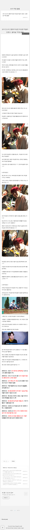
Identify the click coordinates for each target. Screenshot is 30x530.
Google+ (22, 528)
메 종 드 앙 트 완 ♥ (7, 492)
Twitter (12, 528)
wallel (21, 526)
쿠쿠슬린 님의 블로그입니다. (8, 494)
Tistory (13, 526)
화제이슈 (5, 467)
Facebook (15, 528)
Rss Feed (7, 528)
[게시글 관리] (8, 461)
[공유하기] (6, 461)
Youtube (19, 528)
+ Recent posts (4, 519)
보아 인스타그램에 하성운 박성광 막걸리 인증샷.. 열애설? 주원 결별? (15, 14)
